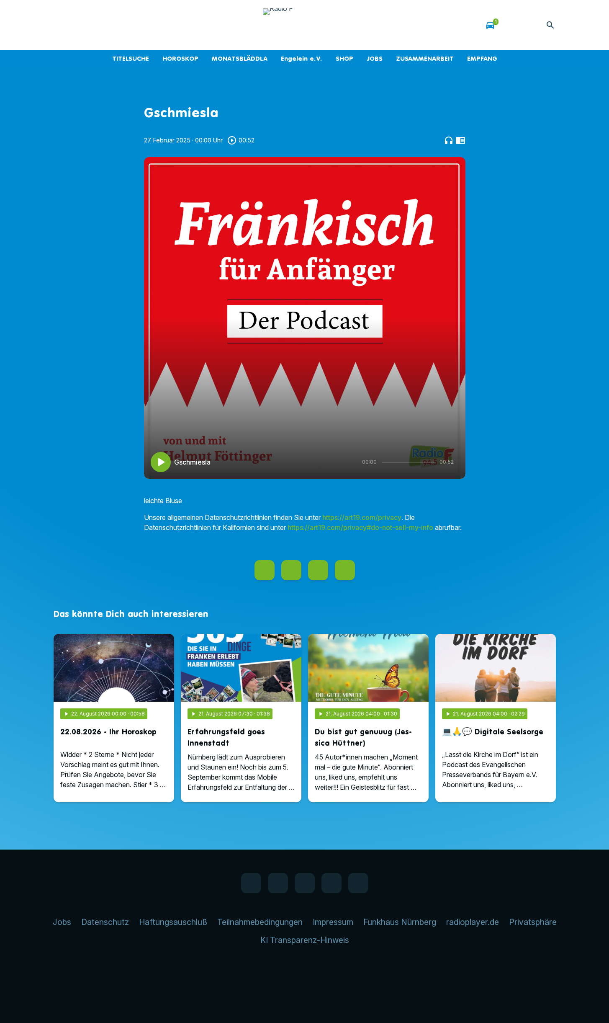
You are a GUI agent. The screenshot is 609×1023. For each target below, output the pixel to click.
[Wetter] (514, 25)
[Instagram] (95, 25)
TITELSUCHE (130, 58)
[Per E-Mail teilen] (345, 570)
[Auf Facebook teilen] (264, 570)
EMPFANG (482, 58)
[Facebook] (62, 25)
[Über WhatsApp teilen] (318, 570)
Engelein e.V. (301, 58)
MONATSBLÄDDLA (239, 58)
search (550, 25)
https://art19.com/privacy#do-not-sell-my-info (360, 527)
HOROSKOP (180, 58)
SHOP (344, 58)
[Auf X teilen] (291, 570)
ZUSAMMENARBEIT (425, 58)
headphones (449, 140)
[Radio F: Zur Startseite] (305, 25)
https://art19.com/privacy (361, 517)
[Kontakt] (129, 25)
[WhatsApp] (78, 25)
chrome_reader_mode (460, 140)
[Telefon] (112, 25)
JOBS (375, 58)
